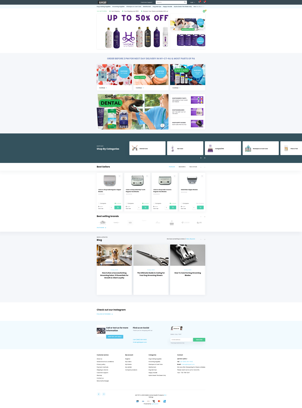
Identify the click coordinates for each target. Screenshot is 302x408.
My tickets (128, 364)
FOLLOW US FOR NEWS (104, 314)
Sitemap (99, 375)
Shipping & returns (102, 370)
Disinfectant (147, 6)
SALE (102, 11)
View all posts (190, 239)
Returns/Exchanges (103, 381)
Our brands (100, 227)
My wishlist (128, 367)
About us (99, 359)
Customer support (102, 373)
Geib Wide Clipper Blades (189, 190)
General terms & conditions (105, 362)
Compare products (131, 370)
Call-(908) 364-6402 (140, 339)
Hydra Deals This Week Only (183, 6)
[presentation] (201, 158)
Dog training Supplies (103, 6)
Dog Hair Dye (157, 6)
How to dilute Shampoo (201, 6)
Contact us (100, 378)
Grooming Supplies (118, 6)
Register (127, 359)
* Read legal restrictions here (177, 343)
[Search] (185, 2)
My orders (128, 362)
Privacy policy (101, 364)
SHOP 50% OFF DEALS (114, 337)
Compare (103, 203)
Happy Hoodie (167, 6)
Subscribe (199, 340)
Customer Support (146, 2)
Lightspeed (154, 404)
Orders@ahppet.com (140, 342)
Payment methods (102, 367)
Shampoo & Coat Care (133, 6)
